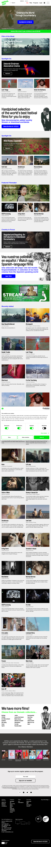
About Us (4, 802)
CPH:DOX (3, 717)
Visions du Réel (31, 720)
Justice (16, 715)
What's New (11, 807)
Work (29, 724)
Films (30, 2)
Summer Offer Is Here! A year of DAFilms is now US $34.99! (25, 31)
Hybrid (3, 725)
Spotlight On (6, 59)
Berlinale (3, 715)
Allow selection (25, 437)
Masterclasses (18, 719)
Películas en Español (19, 720)
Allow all (42, 437)
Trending (29, 719)
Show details (44, 433)
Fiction (3, 724)
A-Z (19, 801)
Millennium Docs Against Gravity (18, 760)
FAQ (27, 802)
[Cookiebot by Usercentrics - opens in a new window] (43, 409)
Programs (35, 2)
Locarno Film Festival (19, 717)
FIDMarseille (31, 759)
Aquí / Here (8, 276)
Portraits (16, 724)
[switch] (19, 428)
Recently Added (8, 306)
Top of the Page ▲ (45, 799)
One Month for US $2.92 (25, 22)
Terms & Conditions (4, 805)
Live (27, 2)
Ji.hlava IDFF (38, 759)
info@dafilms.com (9, 831)
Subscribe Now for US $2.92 (11, 126)
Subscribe (28, 801)
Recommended (31, 715)
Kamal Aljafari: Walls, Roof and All (8, 28)
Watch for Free (31, 722)
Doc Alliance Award (6, 719)
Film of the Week (8, 36)
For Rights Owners (28, 805)
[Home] (5, 3)
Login (40, 2)
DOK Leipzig (4, 722)
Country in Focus (8, 229)
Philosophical (17, 722)
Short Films (30, 717)
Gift (27, 803)
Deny (9, 437)
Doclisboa (4, 720)
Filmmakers (21, 802)
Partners (4, 803)
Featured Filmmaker (9, 183)
